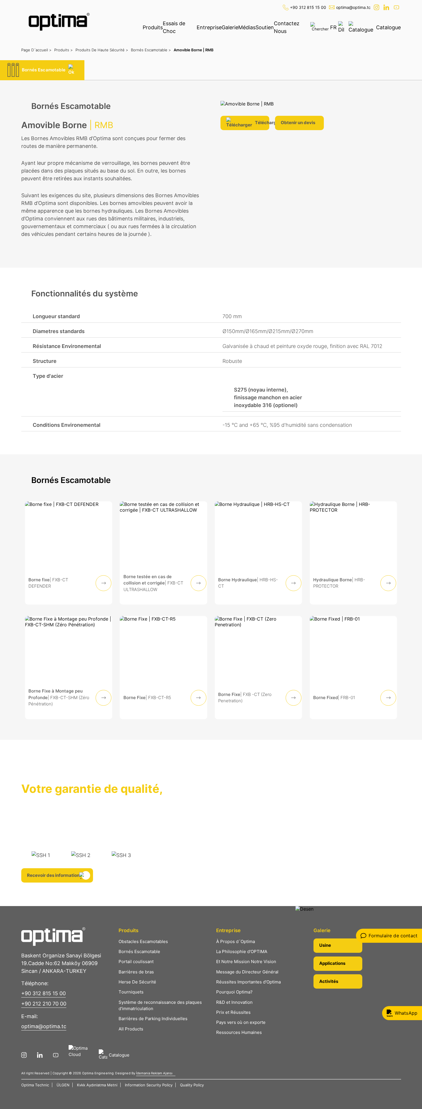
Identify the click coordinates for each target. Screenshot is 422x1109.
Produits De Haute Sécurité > (102, 50)
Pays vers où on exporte (241, 1022)
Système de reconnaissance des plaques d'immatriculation (160, 1006)
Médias (246, 27)
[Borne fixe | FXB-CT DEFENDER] (68, 553)
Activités (328, 981)
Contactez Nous (286, 27)
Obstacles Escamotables (143, 941)
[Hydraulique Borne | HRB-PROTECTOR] (353, 553)
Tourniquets (131, 992)
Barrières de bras (136, 972)
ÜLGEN (63, 1085)
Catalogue (388, 27)
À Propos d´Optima (235, 941)
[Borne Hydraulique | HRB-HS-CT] (258, 553)
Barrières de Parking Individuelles (153, 1018)
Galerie (230, 27)
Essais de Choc (174, 27)
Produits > (63, 50)
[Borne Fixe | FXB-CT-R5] (163, 667)
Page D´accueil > (36, 50)
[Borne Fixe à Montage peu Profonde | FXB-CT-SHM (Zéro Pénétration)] (68, 667)
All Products (131, 1029)
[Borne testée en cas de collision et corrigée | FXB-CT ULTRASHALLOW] (163, 553)
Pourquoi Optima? (234, 992)
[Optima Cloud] (81, 1055)
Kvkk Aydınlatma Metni (97, 1085)
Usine (325, 945)
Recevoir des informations (54, 875)
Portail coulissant (136, 961)
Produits (153, 27)
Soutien (264, 27)
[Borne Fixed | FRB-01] (353, 667)
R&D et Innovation (234, 1002)
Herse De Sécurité (137, 982)
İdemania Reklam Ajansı (154, 1073)
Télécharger (262, 122)
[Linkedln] (387, 7)
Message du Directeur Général (247, 972)
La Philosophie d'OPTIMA (241, 951)
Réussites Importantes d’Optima (248, 982)
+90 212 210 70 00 (43, 1004)
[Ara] (320, 26)
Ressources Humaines (239, 1032)
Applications (332, 963)
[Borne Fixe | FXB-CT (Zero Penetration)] (258, 667)
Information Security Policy (149, 1085)
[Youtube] (397, 7)
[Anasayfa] (59, 21)
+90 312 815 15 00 (308, 7)
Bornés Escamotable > (151, 50)
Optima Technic (35, 1085)
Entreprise (209, 27)
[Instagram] (377, 7)
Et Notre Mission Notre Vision (246, 961)
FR (333, 27)
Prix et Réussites (233, 1012)
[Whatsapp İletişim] (402, 1013)
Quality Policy (192, 1085)
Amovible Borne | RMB (194, 50)
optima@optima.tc (353, 7)
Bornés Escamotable (139, 951)
